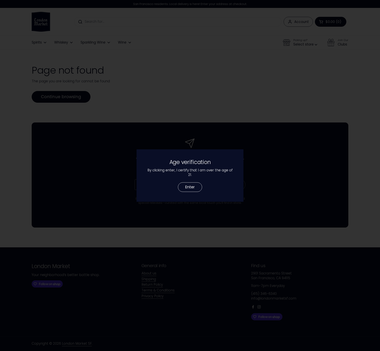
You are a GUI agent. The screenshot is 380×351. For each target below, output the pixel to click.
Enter (190, 187)
